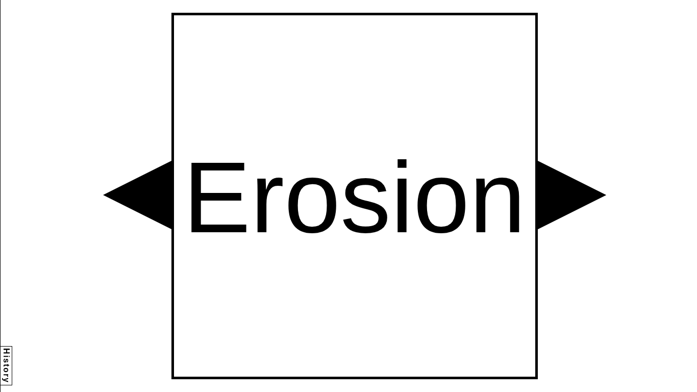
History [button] (6, 365)
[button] (137, 195)
